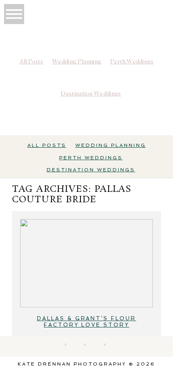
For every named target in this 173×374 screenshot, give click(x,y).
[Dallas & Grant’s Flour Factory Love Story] (86, 263)
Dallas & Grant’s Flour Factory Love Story (86, 321)
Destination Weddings (91, 93)
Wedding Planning (76, 61)
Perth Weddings (131, 61)
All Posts (31, 61)
